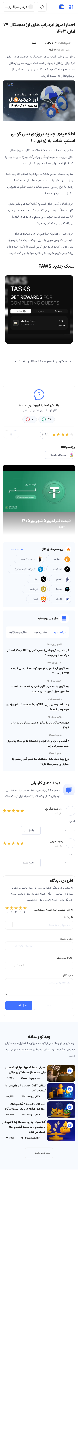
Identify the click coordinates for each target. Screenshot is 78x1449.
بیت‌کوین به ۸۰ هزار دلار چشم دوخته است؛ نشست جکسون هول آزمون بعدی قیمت (40, 689)
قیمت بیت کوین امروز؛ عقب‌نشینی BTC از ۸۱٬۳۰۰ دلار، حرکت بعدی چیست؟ (38, 653)
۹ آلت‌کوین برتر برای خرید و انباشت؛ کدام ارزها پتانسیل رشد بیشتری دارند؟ (38, 743)
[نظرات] (7, 434)
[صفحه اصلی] (61, 7)
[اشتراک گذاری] (15, 434)
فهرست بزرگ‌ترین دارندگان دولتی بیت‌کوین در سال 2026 (40, 725)
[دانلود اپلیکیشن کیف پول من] (42, 7)
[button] (71, 7)
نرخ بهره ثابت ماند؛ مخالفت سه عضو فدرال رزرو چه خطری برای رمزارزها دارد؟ (40, 761)
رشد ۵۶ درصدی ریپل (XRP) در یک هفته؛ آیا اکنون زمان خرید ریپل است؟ (37, 707)
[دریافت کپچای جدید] (38, 1005)
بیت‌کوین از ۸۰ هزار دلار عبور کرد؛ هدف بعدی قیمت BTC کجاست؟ (40, 671)
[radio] (7, 910)
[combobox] (39, 965)
